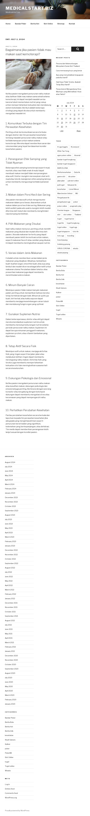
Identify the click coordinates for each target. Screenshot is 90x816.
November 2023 (11, 502)
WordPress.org (11, 798)
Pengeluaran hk (63, 198)
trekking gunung (63, 244)
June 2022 (9, 577)
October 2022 (10, 559)
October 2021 (10, 612)
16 (62, 119)
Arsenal (77, 155)
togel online (62, 227)
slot (58, 215)
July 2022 (8, 572)
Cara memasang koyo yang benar (69, 71)
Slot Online (48, 24)
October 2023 (10, 506)
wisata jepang (62, 253)
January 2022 (10, 599)
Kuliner (58, 292)
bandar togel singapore (66, 164)
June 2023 (9, 524)
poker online (62, 206)
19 (74, 119)
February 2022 (10, 594)
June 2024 (9, 471)
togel (59, 219)
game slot (61, 176)
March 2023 (9, 537)
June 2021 (9, 629)
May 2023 (9, 528)
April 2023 (9, 533)
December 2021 (11, 603)
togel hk (60, 223)
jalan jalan (61, 181)
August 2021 (10, 620)
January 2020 (10, 704)
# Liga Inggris (62, 147)
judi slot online (73, 181)
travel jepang (62, 240)
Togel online (61, 314)
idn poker (71, 176)
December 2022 (11, 550)
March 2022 (9, 590)
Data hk (77, 172)
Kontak (72, 24)
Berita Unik (60, 279)
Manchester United (64, 193)
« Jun (61, 131)
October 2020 (10, 664)
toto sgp (60, 236)
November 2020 (11, 660)
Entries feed (10, 789)
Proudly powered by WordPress (17, 811)
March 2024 (9, 484)
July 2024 (8, 467)
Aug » (79, 131)
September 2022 (11, 563)
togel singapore (63, 231)
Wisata (59, 319)
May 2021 (8, 634)
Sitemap (60, 24)
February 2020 (10, 700)
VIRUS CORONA (63, 248)
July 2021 (8, 625)
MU (76, 193)
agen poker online (64, 155)
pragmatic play (75, 206)
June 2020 (9, 682)
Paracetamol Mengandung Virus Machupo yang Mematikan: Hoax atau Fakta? (68, 91)
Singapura (76, 210)
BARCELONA (62, 168)
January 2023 (10, 546)
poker (75, 202)
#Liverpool (75, 147)
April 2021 (8, 638)
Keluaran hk (72, 185)
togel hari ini (69, 219)
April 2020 (9, 691)
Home (8, 24)
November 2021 (11, 607)
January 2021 (10, 651)
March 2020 (9, 695)
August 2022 (10, 568)
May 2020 (9, 686)
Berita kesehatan (64, 172)
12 (74, 114)
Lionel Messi (74, 189)
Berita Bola (60, 270)
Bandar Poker (20, 24)
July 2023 (8, 519)
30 (62, 127)
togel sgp (73, 227)
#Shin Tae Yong (63, 151)
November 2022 (11, 555)
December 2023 (11, 497)
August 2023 (10, 515)
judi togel (60, 185)
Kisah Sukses (61, 288)
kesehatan (61, 189)
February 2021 (10, 647)
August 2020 (10, 673)
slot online (67, 215)
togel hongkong (73, 223)
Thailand (78, 215)
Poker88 (59, 301)
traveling (70, 236)
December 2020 (11, 656)
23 (62, 123)
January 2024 (10, 493)
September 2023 (11, 511)
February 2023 (10, 541)
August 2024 (10, 462)
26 (74, 123)
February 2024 (10, 489)
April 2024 (9, 480)
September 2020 (11, 669)
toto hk (76, 231)
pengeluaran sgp (63, 202)
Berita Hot (35, 24)
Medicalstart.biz (29, 8)
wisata (75, 248)
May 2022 (9, 581)
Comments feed (11, 793)
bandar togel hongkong (66, 160)
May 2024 (9, 475)
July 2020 (8, 678)
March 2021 (9, 642)
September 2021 (11, 616)
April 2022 (9, 585)
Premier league (63, 210)
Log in (7, 784)
